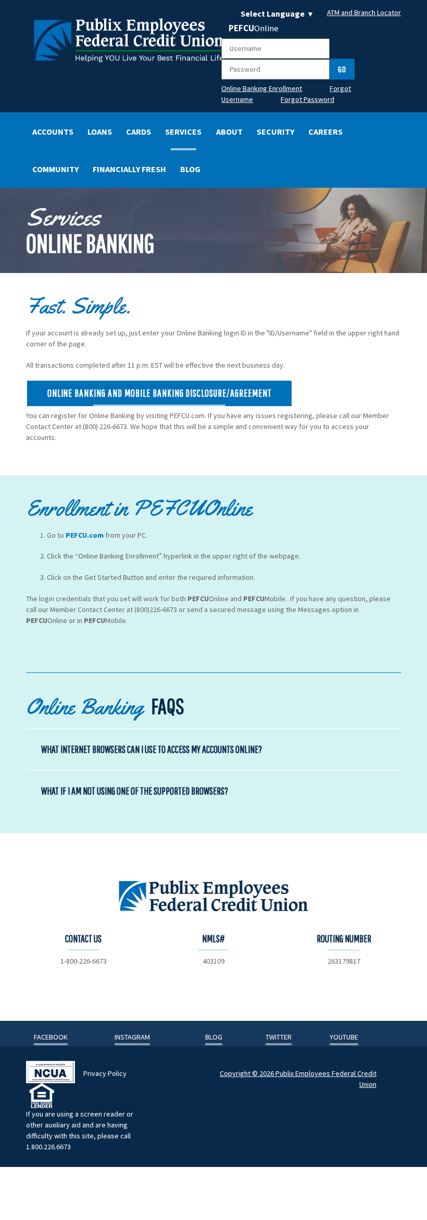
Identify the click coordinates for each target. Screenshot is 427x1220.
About (229, 131)
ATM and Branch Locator (364, 12)
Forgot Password (307, 99)
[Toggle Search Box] (377, 168)
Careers (325, 131)
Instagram (132, 1037)
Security (275, 131)
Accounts (52, 131)
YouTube (344, 1037)
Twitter (279, 1037)
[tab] (213, 749)
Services (183, 131)
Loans (99, 131)
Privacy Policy (105, 1073)
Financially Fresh (129, 169)
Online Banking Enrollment (261, 88)
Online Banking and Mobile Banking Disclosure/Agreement (159, 393)
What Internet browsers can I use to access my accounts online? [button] (151, 749)
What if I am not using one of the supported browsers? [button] (134, 791)
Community (55, 169)
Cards (138, 131)
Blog (190, 169)
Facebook (51, 1037)
